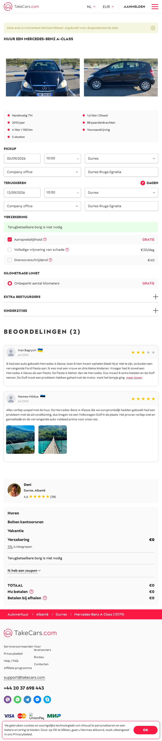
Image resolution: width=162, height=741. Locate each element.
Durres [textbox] (93, 158)
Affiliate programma (18, 668)
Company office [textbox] (19, 172)
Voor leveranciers (42, 648)
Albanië (40, 490)
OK (145, 730)
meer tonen (134, 377)
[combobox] (60, 158)
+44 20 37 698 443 (24, 688)
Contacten (41, 664)
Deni (27, 484)
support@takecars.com (24, 677)
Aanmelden (134, 6)
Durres (28, 490)
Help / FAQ (11, 660)
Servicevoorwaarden (18, 646)
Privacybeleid (13, 653)
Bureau (39, 657)
